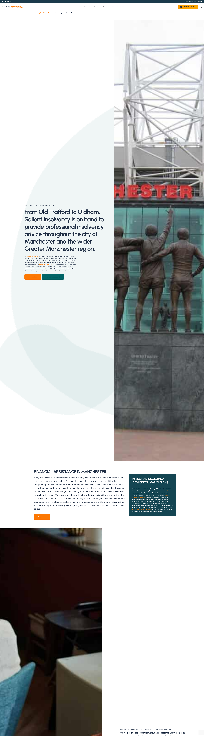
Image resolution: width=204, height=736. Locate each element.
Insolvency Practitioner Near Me (43, 13)
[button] (32, 277)
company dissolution (45, 264)
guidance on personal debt (160, 491)
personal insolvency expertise (142, 509)
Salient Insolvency (32, 256)
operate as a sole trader (41, 269)
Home (30, 13)
